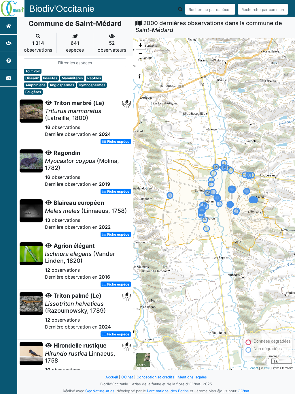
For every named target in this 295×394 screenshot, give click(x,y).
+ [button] (140, 45)
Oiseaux (32, 78)
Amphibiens (35, 85)
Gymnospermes (92, 85)
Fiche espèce (117, 141)
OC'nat (127, 377)
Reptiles (94, 78)
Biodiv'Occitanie (61, 8)
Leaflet (253, 367)
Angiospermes (62, 85)
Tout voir (32, 71)
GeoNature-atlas (99, 391)
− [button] (140, 53)
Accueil (111, 377)
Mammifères (72, 78)
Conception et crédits (155, 377)
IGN (267, 367)
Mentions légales (192, 377)
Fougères (33, 92)
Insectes (50, 78)
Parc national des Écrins (168, 391)
